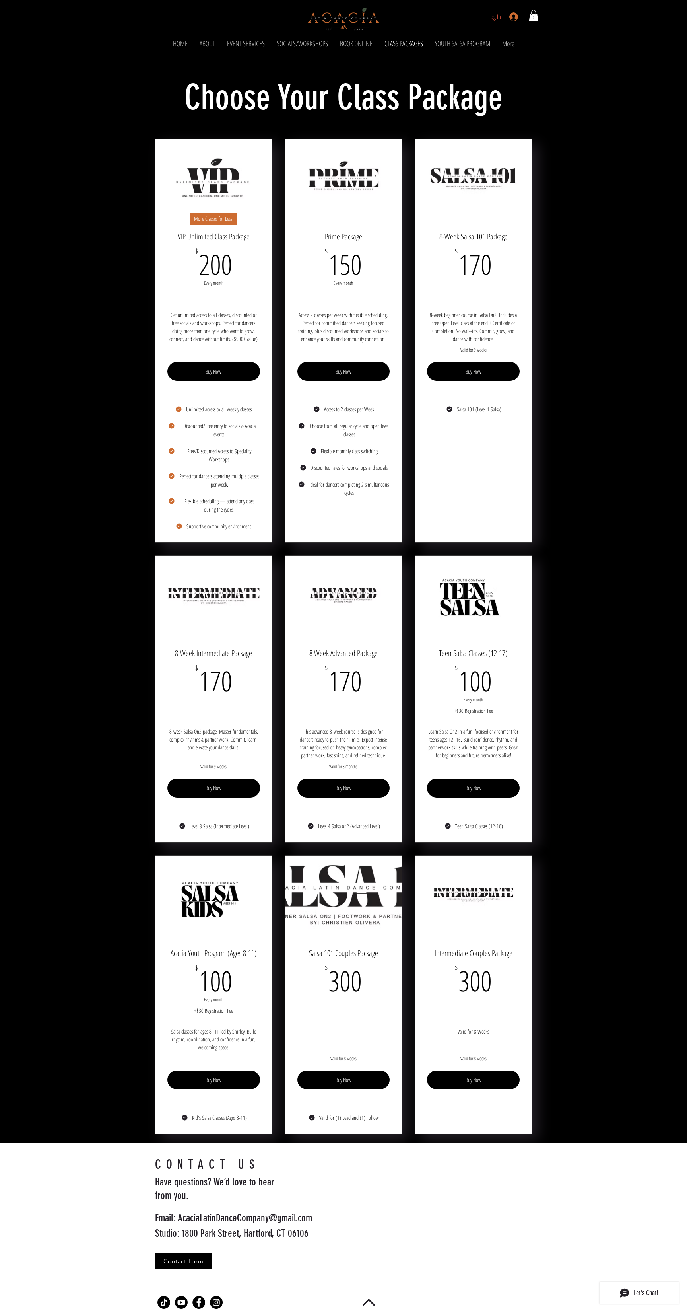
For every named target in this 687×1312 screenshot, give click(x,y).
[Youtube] (181, 1302)
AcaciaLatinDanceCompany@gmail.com (245, 1218)
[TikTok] (163, 1302)
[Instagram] (216, 1302)
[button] (533, 15)
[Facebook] (198, 1302)
